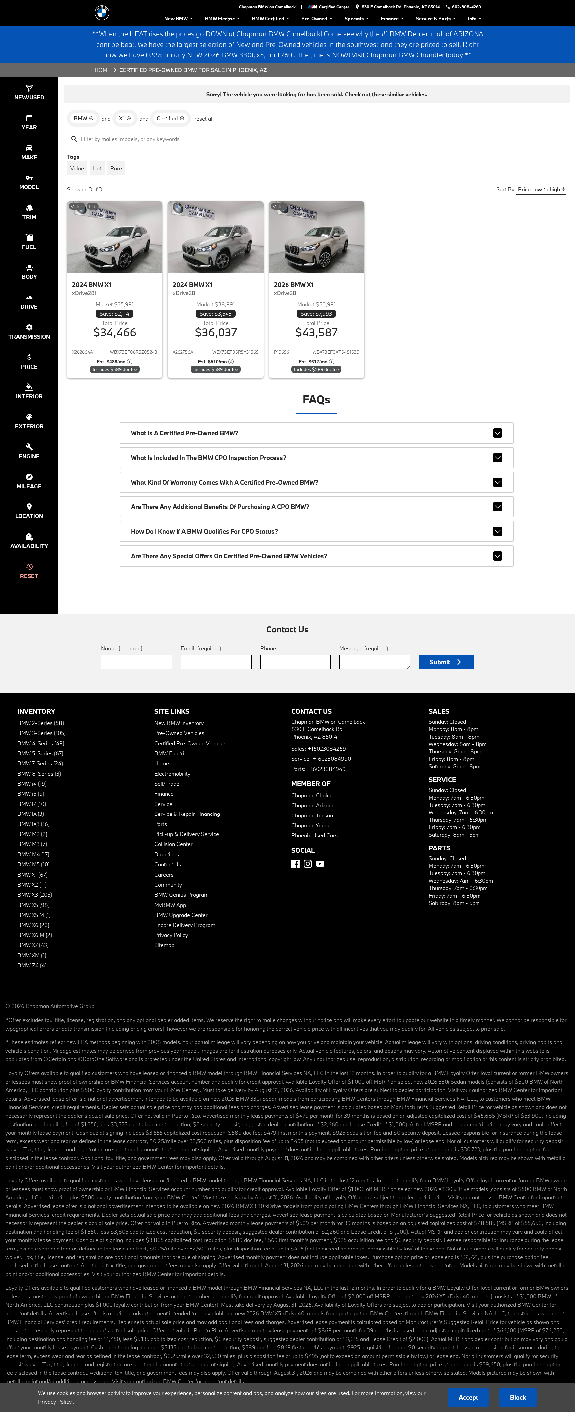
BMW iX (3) (30, 813)
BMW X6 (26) (33, 925)
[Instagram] (307, 863)
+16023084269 (327, 748)
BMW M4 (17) (33, 854)
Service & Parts (433, 18)
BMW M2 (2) (32, 833)
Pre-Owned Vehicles (179, 732)
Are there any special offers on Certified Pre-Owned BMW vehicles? (229, 556)
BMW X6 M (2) (34, 934)
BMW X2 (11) (32, 884)
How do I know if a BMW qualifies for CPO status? (204, 531)
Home (103, 69)
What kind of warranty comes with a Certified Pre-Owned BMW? (224, 482)
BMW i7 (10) (31, 803)
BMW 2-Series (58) (40, 722)
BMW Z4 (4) (32, 965)
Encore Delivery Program (184, 925)
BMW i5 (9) (30, 793)
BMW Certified (268, 18)
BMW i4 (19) (32, 783)
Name (121, 648)
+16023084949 (326, 768)
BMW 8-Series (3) (39, 773)
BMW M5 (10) (33, 864)
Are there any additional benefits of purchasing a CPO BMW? (220, 507)
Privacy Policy (171, 934)
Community (168, 884)
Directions (166, 854)
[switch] (77, 168)
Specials (354, 18)
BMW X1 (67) (32, 874)
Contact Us (167, 864)
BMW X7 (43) (33, 944)
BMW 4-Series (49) (40, 743)
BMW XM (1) (31, 955)
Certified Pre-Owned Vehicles (190, 743)
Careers (164, 874)
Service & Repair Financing (187, 813)
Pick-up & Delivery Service (186, 833)
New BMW (176, 18)
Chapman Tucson (312, 815)
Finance (390, 18)
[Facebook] (295, 863)
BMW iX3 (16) (33, 823)
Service (163, 803)
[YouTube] (320, 863)
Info (472, 18)
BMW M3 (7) (32, 843)
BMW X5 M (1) (34, 914)
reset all (204, 118)
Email (201, 648)
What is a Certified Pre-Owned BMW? (184, 433)
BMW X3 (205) (34, 894)
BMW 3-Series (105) (41, 732)
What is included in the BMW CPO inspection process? (208, 458)
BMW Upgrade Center (181, 914)
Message (363, 648)
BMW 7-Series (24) (40, 763)
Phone (268, 648)
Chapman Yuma (310, 825)
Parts (160, 823)
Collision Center (173, 843)
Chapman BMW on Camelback (267, 6)
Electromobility (172, 773)
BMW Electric (220, 18)
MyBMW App (170, 904)
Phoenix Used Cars (314, 835)
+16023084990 (331, 758)
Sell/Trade (166, 783)
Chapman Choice (312, 795)
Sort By (505, 189)
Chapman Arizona (313, 805)
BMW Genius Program (181, 894)
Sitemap (164, 944)
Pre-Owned (314, 18)
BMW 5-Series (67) (40, 753)
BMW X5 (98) (33, 904)
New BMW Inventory (179, 722)
